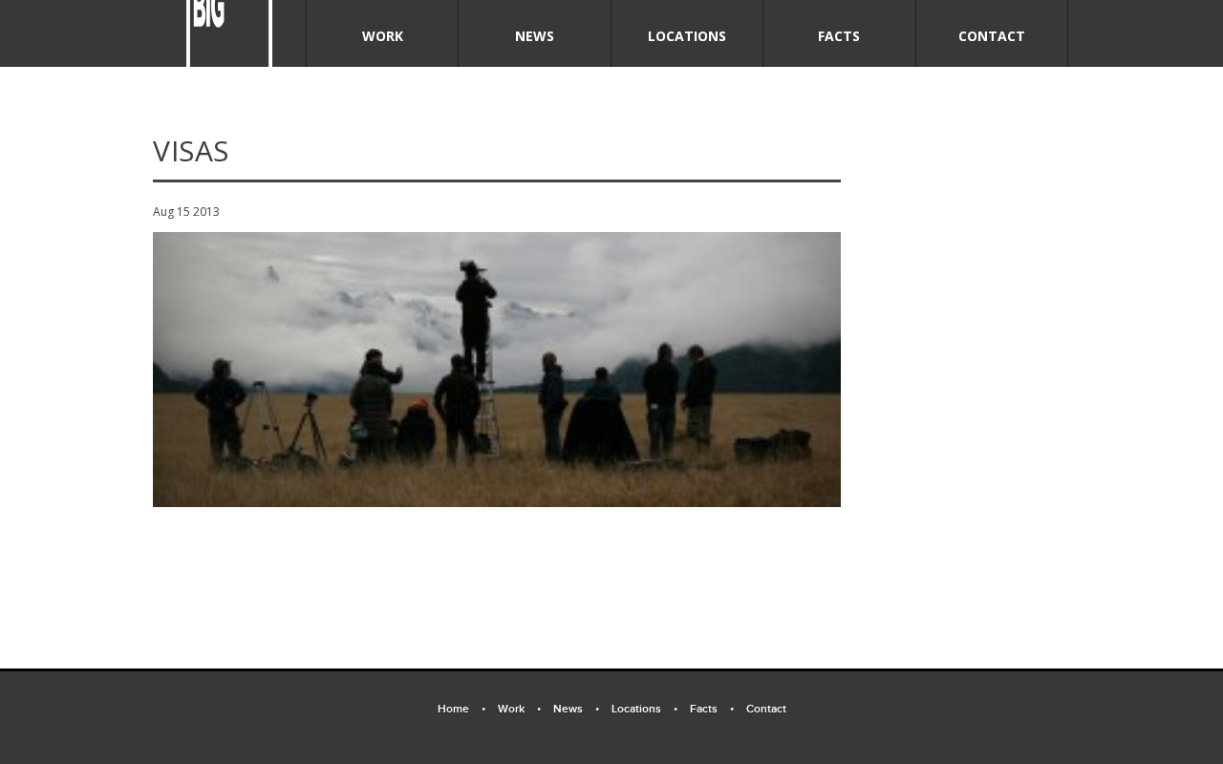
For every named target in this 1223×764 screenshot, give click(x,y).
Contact (991, 36)
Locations (687, 36)
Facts (839, 36)
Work (382, 36)
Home (461, 709)
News (534, 36)
